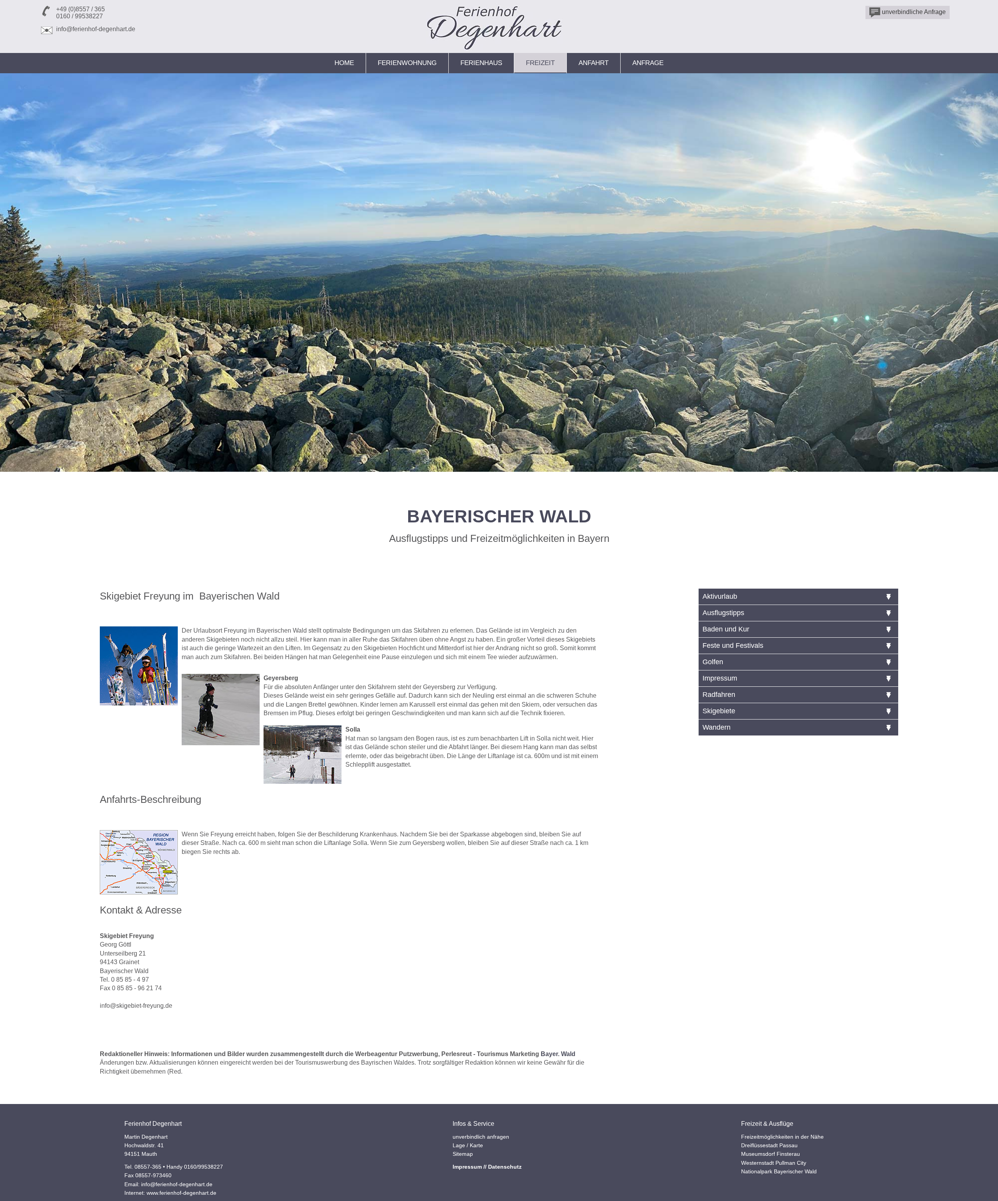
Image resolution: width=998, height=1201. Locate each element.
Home (344, 63)
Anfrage (648, 63)
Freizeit (540, 63)
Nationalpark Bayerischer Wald (779, 1171)
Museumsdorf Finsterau (770, 1154)
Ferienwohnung (407, 63)
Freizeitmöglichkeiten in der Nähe (782, 1137)
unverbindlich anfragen (481, 1137)
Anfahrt (594, 63)
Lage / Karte (468, 1145)
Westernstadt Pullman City (773, 1163)
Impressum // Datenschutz (487, 1167)
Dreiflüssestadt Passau (769, 1145)
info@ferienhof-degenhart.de (95, 29)
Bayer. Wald (558, 1054)
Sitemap (463, 1154)
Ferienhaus (481, 63)
